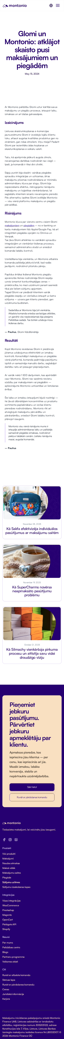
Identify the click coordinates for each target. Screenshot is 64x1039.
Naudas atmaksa (11, 863)
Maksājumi (8, 858)
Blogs (5, 952)
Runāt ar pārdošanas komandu (32, 797)
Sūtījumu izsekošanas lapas (16, 886)
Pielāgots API (9, 924)
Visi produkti (8, 853)
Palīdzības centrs (11, 947)
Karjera (6, 998)
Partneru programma (13, 956)
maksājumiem (12, 225)
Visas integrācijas (11, 900)
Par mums (7, 942)
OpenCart (7, 919)
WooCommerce (10, 905)
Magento (7, 914)
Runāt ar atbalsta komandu (16, 975)
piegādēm (29, 225)
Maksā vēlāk (8, 868)
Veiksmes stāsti (10, 961)
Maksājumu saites (11, 872)
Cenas (5, 989)
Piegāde (6, 877)
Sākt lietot (32, 787)
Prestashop (8, 910)
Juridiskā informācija (13, 994)
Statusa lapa (8, 979)
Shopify (6, 929)
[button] (51, 5)
